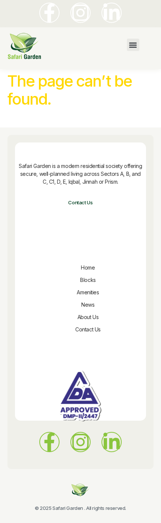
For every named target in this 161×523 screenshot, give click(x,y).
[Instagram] (80, 13)
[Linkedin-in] (111, 13)
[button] (133, 45)
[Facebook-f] (49, 13)
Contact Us (80, 202)
